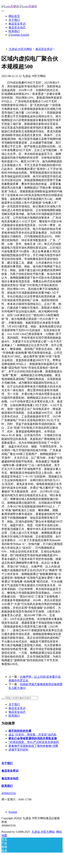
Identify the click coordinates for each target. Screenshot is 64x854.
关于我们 (14, 704)
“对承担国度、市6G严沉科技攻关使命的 (34, 742)
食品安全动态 (17, 711)
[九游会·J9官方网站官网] (32, 6)
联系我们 (14, 715)
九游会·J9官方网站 (20, 49)
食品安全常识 (43, 49)
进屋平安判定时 (18, 749)
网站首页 (14, 16)
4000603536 (8, 793)
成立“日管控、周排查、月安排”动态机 (33, 734)
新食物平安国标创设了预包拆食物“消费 (33, 745)
